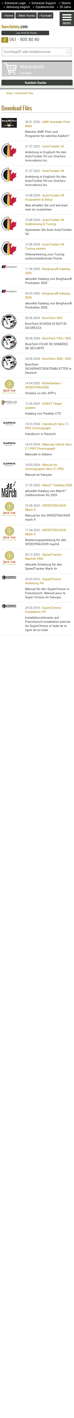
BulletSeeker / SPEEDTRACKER (43, 385)
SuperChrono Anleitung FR (43, 581)
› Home (8, 15)
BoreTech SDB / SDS (56, 359)
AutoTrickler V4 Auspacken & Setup (44, 197)
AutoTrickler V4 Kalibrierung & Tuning (44, 222)
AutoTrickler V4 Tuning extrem (44, 246)
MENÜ (67, 23)
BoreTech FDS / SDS (56, 338)
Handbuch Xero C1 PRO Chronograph (47, 426)
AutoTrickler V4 (53, 171)
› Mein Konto (26, 15)
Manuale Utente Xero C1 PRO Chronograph (48, 446)
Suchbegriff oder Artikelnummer (27, 51)
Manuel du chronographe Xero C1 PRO (44, 467)
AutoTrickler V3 (53, 146)
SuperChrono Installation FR (43, 610)
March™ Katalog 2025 (57, 485)
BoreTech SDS (52, 318)
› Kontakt (45, 15)
